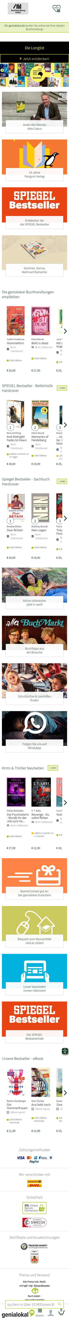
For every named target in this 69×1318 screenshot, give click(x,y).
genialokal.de (17, 25)
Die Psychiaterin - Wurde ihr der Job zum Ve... (18, 817)
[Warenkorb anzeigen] (61, 1314)
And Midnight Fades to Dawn (17, 438)
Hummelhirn (15, 343)
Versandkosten (42, 1285)
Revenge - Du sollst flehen (40, 816)
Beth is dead (39, 343)
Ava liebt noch (41, 1104)
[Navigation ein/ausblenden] (50, 1313)
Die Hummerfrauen (17, 1106)
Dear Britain (15, 530)
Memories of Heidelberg (39, 438)
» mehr (61, 387)
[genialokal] (18, 1313)
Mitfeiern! (36, 63)
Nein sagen (38, 530)
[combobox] (30, 1304)
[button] (39, 1314)
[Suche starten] (60, 1304)
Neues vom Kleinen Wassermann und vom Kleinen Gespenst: (34, 50)
